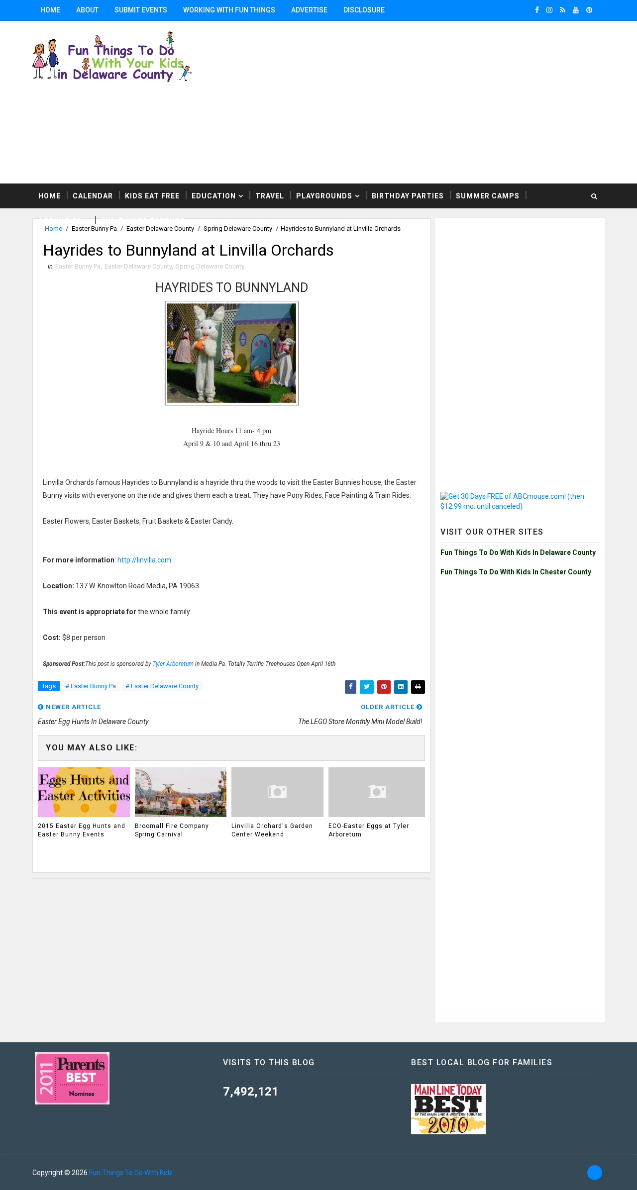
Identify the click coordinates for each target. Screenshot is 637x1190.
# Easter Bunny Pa (90, 686)
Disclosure (364, 10)
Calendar (93, 196)
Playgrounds (324, 196)
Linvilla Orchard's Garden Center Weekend (272, 830)
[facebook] (536, 9)
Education (214, 196)
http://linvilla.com (144, 560)
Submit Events (140, 10)
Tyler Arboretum (173, 663)
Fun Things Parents (143, 221)
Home (50, 10)
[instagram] (549, 9)
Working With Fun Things (229, 10)
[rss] (562, 9)
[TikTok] (594, 1172)
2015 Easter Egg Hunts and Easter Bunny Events (81, 830)
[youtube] (575, 9)
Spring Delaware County (210, 266)
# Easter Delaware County (162, 686)
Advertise (309, 10)
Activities (60, 221)
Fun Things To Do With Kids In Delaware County (518, 552)
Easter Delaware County (138, 266)
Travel (269, 196)
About (87, 10)
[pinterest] (589, 9)
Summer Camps (488, 196)
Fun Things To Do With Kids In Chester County (515, 572)
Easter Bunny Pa (78, 266)
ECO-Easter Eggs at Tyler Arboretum (368, 830)
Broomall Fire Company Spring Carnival (172, 830)
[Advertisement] (520, 285)
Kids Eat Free (152, 196)
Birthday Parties (408, 196)
